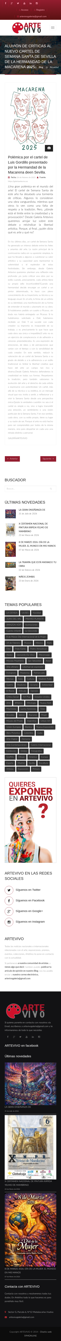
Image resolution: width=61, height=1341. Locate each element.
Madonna (24, 673)
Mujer (44, 715)
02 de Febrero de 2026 (29, 570)
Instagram (11, 673)
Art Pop (26, 697)
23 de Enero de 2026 (28, 581)
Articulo (22, 691)
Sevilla (32, 763)
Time (42, 709)
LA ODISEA (11, 613)
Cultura (30, 679)
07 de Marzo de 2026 (29, 550)
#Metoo (19, 703)
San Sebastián (34, 661)
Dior (8, 649)
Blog (41, 67)
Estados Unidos (42, 697)
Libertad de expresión (33, 667)
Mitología (31, 703)
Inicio (29, 67)
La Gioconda (31, 631)
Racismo (33, 715)
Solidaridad (47, 685)
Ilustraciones (31, 625)
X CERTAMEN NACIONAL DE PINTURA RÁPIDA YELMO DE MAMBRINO (33, 528)
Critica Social (12, 697)
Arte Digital (11, 739)
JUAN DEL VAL (13, 619)
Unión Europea (13, 727)
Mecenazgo (44, 655)
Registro (40, 10)
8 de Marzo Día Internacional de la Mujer (26, 637)
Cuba (39, 733)
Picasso (27, 643)
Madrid (21, 763)
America (33, 757)
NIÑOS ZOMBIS (27, 577)
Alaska (9, 655)
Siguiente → (48, 459)
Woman (10, 679)
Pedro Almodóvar (38, 649)
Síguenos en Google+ (29, 911)
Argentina (31, 721)
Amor (48, 661)
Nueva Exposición (45, 727)
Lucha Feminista (28, 709)
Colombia (28, 733)
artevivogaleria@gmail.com (33, 16)
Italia (20, 679)
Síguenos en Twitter (28, 889)
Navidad (37, 613)
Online (24, 751)
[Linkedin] (30, 3)
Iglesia (22, 715)
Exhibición (11, 751)
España (9, 763)
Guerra (9, 685)
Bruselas (10, 715)
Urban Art (45, 721)
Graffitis (10, 757)
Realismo (21, 685)
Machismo (11, 709)
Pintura (36, 769)
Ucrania (34, 685)
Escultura (43, 763)
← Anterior (12, 459)
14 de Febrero (13, 643)
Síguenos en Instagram (30, 921)
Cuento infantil (13, 631)
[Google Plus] (12, 3)
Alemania (26, 739)
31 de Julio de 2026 (28, 514)
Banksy (28, 727)
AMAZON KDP (13, 625)
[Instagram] (37, 3)
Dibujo (21, 757)
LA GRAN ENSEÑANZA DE (32, 510)
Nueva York (45, 703)
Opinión (34, 691)
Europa (44, 757)
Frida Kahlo (20, 649)
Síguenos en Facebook (30, 900)
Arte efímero (12, 667)
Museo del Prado (14, 721)
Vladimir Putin (45, 679)
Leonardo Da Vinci (26, 655)
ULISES (25, 613)
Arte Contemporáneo (16, 745)
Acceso (24, 10)
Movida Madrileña (15, 661)
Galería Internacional (41, 745)
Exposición (23, 769)
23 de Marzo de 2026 (29, 535)
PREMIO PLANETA (34, 619)
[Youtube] (24, 3)
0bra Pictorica (13, 733)
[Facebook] (5, 3)
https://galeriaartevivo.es (18, 181)
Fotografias (36, 751)
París (49, 643)
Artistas (10, 769)
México (39, 643)
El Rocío (10, 691)
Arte (8, 703)
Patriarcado (39, 673)
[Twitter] (18, 3)
